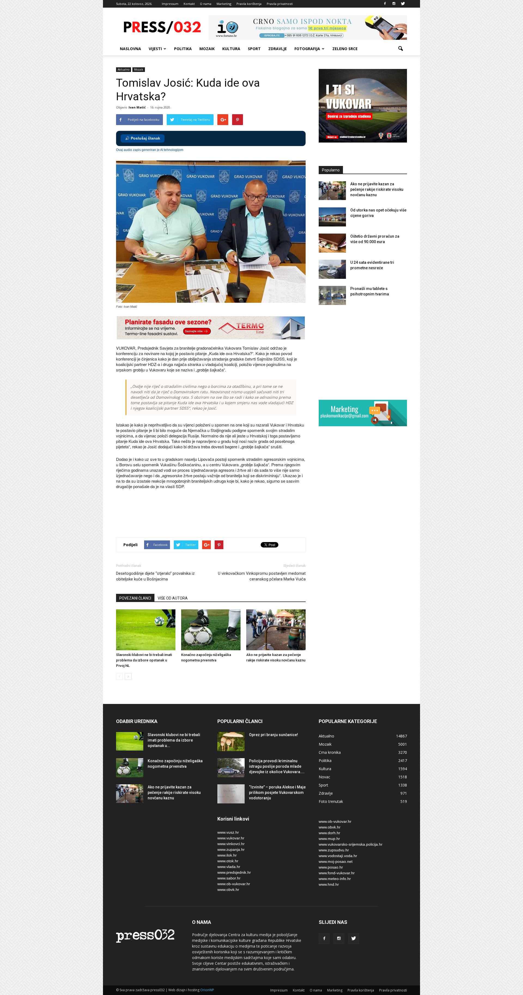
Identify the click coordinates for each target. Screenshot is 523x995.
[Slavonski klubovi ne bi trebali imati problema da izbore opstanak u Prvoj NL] (145, 629)
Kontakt (189, 4)
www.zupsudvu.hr (334, 850)
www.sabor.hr (229, 878)
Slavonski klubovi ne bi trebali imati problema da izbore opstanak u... (174, 740)
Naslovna (130, 48)
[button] (400, 48)
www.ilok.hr (227, 855)
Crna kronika (330, 752)
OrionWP (207, 990)
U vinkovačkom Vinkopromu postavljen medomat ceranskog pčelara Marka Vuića (262, 576)
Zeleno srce (345, 48)
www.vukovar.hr (230, 838)
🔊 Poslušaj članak (142, 138)
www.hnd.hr (329, 884)
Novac (324, 776)
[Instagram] (394, 4)
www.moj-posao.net (335, 861)
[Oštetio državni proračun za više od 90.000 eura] (332, 243)
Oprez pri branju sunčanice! (273, 735)
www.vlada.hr (228, 866)
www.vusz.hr (228, 832)
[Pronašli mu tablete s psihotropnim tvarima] (332, 295)
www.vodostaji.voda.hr (338, 856)
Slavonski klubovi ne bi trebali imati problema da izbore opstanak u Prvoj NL (144, 660)
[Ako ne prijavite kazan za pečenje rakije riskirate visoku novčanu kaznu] (276, 629)
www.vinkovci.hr (231, 844)
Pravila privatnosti (280, 4)
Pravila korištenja (249, 4)
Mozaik (207, 48)
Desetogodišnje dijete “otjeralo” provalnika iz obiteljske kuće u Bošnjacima (155, 576)
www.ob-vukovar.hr (233, 884)
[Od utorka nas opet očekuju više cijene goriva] (332, 216)
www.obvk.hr (228, 889)
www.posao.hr (331, 867)
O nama (205, 4)
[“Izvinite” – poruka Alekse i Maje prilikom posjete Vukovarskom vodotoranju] (231, 793)
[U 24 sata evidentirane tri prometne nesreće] (332, 269)
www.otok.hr (227, 861)
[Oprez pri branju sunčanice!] (231, 741)
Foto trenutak (331, 801)
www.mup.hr (329, 838)
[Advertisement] (215, 514)
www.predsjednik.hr (234, 872)
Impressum (170, 4)
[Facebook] (385, 4)
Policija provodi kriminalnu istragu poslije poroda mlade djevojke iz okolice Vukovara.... (277, 766)
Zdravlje (277, 48)
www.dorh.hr (329, 833)
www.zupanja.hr (231, 849)
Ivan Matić (137, 107)
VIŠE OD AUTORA (173, 598)
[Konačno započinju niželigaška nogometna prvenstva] (211, 629)
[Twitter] (403, 4)
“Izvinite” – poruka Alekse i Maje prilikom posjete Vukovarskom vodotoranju (277, 792)
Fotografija (307, 48)
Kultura (231, 48)
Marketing (224, 4)
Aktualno (123, 69)
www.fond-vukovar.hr (337, 873)
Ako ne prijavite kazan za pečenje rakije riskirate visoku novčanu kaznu (376, 189)
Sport (254, 48)
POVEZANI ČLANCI (135, 598)
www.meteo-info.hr (335, 878)
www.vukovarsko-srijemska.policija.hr (350, 844)
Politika (183, 48)
